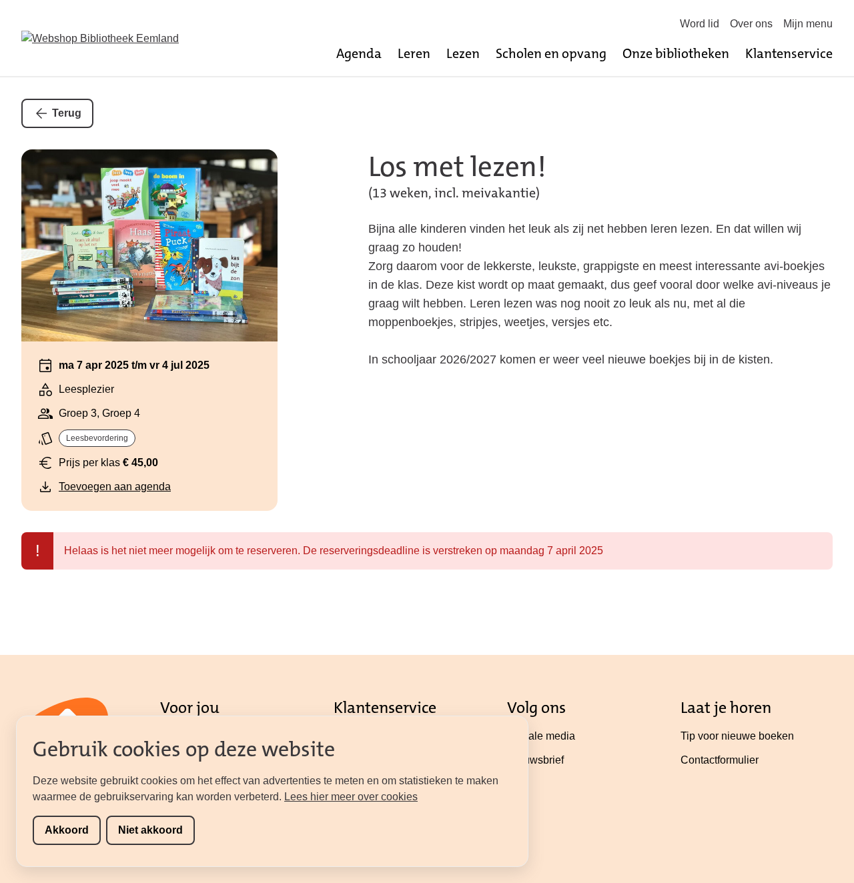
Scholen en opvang (551, 53)
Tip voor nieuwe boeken (737, 736)
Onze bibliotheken (675, 53)
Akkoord (67, 830)
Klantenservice (789, 53)
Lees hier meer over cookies (351, 796)
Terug (66, 113)
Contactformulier (720, 760)
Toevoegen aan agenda (115, 486)
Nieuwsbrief (535, 760)
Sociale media (541, 736)
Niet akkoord (150, 830)
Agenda (359, 53)
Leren (414, 53)
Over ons (751, 23)
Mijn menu (808, 23)
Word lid (699, 23)
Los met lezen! (457, 166)
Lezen (463, 53)
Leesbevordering (97, 438)
